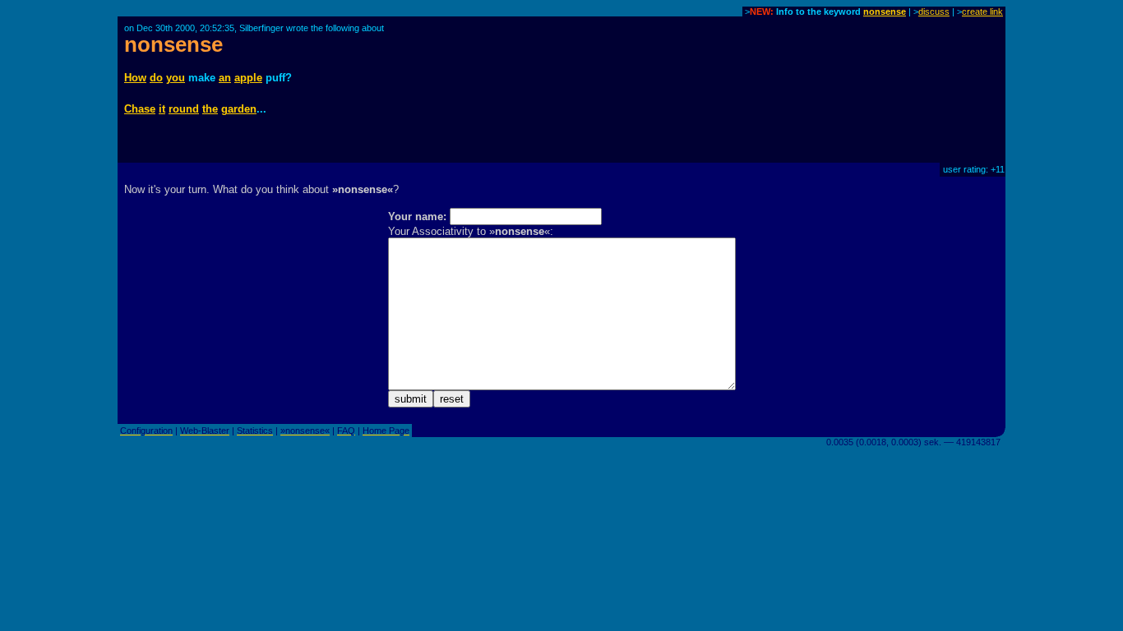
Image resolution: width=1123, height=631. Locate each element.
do (156, 77)
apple (248, 77)
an (225, 77)
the (210, 109)
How (135, 77)
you (175, 77)
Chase (139, 109)
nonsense (884, 11)
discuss (934, 11)
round (184, 109)
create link (982, 11)
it (162, 109)
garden (238, 109)
